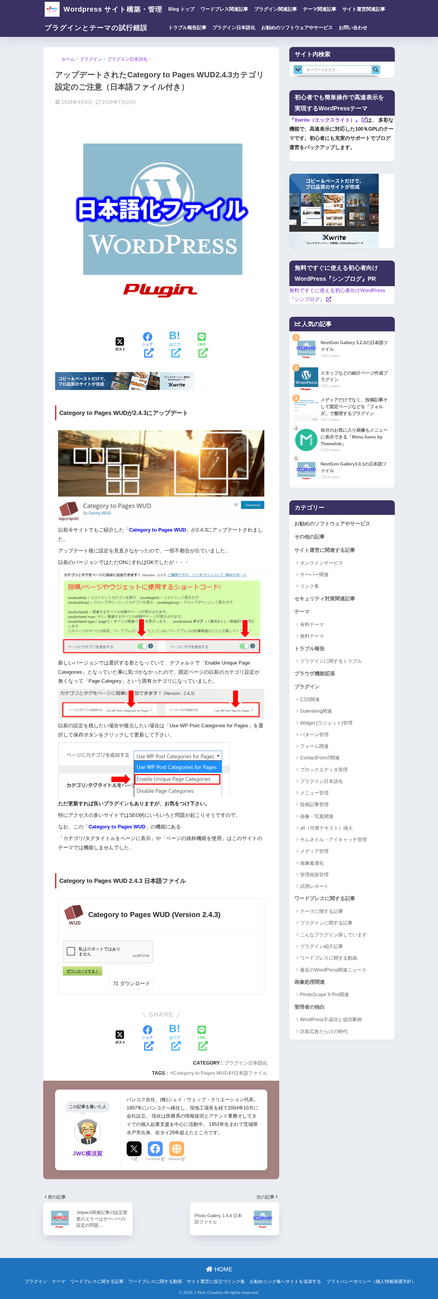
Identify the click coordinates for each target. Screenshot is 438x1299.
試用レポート (314, 886)
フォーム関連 (314, 746)
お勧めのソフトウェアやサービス (297, 27)
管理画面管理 (314, 874)
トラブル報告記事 (187, 27)
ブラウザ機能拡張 (314, 673)
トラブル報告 (309, 648)
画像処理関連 (309, 982)
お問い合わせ (353, 27)
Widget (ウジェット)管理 (326, 723)
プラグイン (307, 687)
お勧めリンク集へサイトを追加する (285, 1281)
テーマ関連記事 (319, 9)
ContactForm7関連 (320, 757)
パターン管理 (314, 734)
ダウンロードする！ (82, 971)
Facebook (153, 1159)
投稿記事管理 (314, 804)
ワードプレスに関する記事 (324, 898)
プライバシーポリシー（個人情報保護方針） (371, 1281)
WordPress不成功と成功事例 (331, 1019)
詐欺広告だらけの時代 (324, 1031)
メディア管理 (314, 851)
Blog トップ (181, 9)
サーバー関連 (314, 574)
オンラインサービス (321, 562)
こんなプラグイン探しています (333, 934)
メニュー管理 (314, 792)
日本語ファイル (250, 1073)
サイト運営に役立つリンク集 (216, 1281)
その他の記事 (309, 537)
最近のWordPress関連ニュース (333, 969)
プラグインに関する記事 (326, 922)
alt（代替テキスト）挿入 (326, 828)
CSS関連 (310, 699)
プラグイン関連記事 (275, 9)
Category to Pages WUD (200, 1073)
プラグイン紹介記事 (321, 946)
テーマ (302, 612)
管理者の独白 (309, 1007)
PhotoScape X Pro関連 (324, 994)
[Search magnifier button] (376, 69)
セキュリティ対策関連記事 (324, 598)
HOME (222, 1269)
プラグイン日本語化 (233, 27)
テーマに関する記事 (321, 911)
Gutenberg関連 (316, 711)
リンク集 (309, 586)
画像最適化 (312, 863)
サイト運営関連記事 (363, 9)
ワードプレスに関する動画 (328, 957)
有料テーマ (312, 624)
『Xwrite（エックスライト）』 (324, 120)
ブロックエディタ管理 (324, 769)
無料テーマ (312, 636)
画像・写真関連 (316, 816)
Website (174, 1159)
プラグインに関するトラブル (331, 661)
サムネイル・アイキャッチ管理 (333, 839)
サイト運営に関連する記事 (324, 550)
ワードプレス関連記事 (224, 9)
